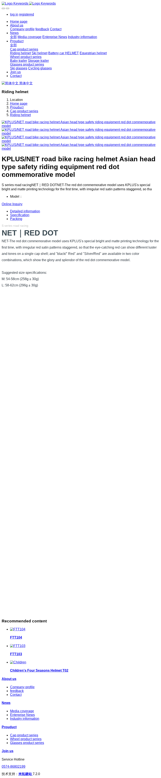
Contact (16, 694)
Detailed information (25, 211)
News (6, 703)
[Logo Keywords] (80, 3)
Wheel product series (26, 739)
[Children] (18, 662)
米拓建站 (25, 774)
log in (14, 14)
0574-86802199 (13, 766)
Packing (16, 219)
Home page (18, 21)
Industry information (24, 718)
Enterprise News (22, 715)
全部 (13, 37)
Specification (19, 215)
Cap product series (24, 111)
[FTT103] (17, 646)
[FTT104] (17, 629)
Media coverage (22, 711)
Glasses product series (27, 743)
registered (26, 14)
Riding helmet (20, 115)
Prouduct (16, 107)
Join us (7, 751)
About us (9, 679)
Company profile (22, 687)
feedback (17, 691)
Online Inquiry (12, 204)
